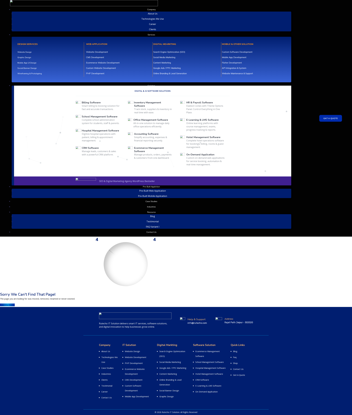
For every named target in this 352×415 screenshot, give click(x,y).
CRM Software (202, 379)
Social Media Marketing (164, 57)
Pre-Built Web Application (152, 190)
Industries (151, 207)
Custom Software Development (237, 52)
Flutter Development (232, 62)
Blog (152, 216)
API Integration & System (234, 68)
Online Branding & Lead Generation (170, 73)
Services (151, 34)
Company (151, 9)
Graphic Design (24, 57)
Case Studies (151, 201)
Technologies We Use (152, 18)
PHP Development (95, 73)
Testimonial (152, 221)
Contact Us (151, 232)
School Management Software (209, 362)
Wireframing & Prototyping (29, 73)
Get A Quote (239, 375)
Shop (235, 363)
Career (152, 24)
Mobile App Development (234, 57)
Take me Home (7, 305)
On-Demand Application (206, 391)
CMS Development (95, 57)
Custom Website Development (101, 68)
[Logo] (84, 2)
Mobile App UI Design (26, 63)
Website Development (97, 52)
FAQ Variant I (152, 226)
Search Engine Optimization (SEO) (169, 52)
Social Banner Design (27, 68)
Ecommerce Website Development (103, 62)
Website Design (24, 52)
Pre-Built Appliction (151, 186)
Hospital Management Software (210, 368)
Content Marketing (162, 62)
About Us (152, 13)
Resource (151, 212)
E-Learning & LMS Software (208, 385)
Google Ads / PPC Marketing (167, 68)
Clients (152, 29)
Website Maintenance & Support (237, 73)
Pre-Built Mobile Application (152, 196)
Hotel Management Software (209, 373)
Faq (235, 357)
